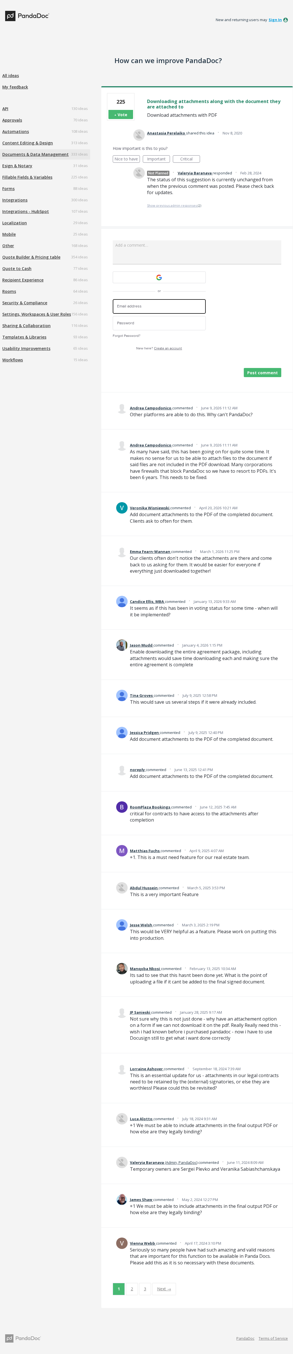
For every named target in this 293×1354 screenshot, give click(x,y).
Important (158, 159)
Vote (122, 114)
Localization (14, 223)
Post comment (262, 372)
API (5, 108)
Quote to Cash (16, 268)
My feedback (15, 87)
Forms (8, 188)
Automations (15, 131)
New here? (159, 348)
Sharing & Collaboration (26, 325)
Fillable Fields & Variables (27, 177)
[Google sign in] (159, 277)
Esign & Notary (17, 165)
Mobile (9, 234)
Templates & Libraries (24, 337)
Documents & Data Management (35, 154)
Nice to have (127, 159)
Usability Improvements (26, 348)
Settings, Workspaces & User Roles (36, 314)
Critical (190, 159)
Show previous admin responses (174, 205)
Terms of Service (273, 1338)
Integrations (14, 200)
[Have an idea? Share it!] (27, 16)
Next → (164, 1288)
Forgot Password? (126, 336)
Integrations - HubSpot (25, 211)
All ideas (10, 75)
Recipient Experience (22, 280)
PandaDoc (245, 1338)
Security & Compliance (24, 302)
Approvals (12, 120)
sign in (275, 19)
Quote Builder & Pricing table (31, 257)
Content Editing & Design (27, 143)
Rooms (9, 291)
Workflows (12, 360)
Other (8, 245)
